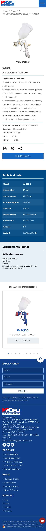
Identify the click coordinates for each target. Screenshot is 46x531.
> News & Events (10, 490)
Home (5, 11)
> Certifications (9, 483)
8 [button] (34, 353)
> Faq (5, 500)
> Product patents (10, 486)
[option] (22, 319)
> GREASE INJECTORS (12, 466)
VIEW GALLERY (23, 62)
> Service (6, 507)
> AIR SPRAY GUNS (11, 458)
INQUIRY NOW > (23, 156)
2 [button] (12, 353)
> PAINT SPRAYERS (11, 469)
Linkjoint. (38, 524)
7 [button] (30, 353)
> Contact (6, 511)
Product (14, 11)
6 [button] (27, 353)
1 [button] (8, 353)
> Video (5, 503)
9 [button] (38, 353)
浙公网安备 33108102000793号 (18, 526)
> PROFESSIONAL (10, 454)
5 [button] (23, 353)
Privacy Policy (38, 526)
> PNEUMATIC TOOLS (12, 462)
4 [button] (19, 353)
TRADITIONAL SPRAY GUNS (15, 14)
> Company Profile (10, 479)
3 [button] (15, 353)
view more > (23, 340)
